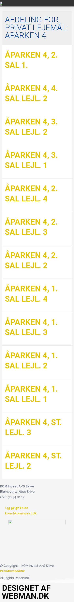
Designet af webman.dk (26, 592)
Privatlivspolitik (12, 571)
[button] (69, 3)
